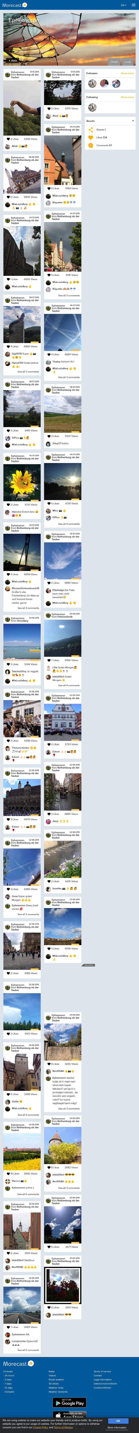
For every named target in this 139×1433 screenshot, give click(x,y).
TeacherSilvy (19, 671)
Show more (127, 73)
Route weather (56, 1380)
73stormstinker (20, 747)
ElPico (15, 437)
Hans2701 (17, 362)
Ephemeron (17, 72)
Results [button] (90, 120)
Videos (52, 1375)
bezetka (57, 888)
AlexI (14, 146)
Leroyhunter (19, 1341)
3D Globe (54, 1384)
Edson (15, 756)
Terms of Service (63, 1427)
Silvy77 (57, 443)
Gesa (15, 896)
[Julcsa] (92, 83)
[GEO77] (104, 83)
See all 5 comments (28, 1194)
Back (14, 60)
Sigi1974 (17, 353)
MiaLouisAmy (20, 204)
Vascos (16, 1180)
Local (128, 62)
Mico (55, 510)
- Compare (8, 1392)
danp (55, 821)
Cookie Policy (40, 1427)
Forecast (8, 1371)
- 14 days (8, 1388)
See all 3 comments (28, 371)
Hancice (16, 511)
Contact (98, 1375)
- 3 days (7, 1380)
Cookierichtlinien (102, 1388)
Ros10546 (17, 1266)
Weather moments (58, 1392)
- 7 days (7, 1384)
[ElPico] (116, 83)
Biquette (57, 202)
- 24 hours (8, 1375)
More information (117, 1427)
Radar (52, 1371)
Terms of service (102, 1371)
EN (123, 5)
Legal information (103, 1380)
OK (118, 1421)
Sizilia (15, 1101)
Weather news (56, 1388)
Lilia (55, 667)
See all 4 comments (28, 1115)
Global (114, 62)
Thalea (56, 361)
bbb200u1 (18, 1260)
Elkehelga (58, 590)
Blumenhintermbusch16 (25, 588)
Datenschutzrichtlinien (105, 1384)
